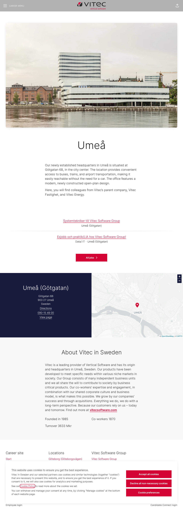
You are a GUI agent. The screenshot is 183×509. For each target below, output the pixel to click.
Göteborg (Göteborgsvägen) (65, 458)
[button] (177, 6)
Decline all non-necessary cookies (149, 483)
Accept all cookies (149, 474)
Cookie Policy (27, 486)
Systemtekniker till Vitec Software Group (91, 221)
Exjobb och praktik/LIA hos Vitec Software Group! (91, 237)
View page (46, 317)
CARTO (179, 336)
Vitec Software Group (104, 458)
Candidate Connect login (164, 505)
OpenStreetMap (167, 336)
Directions (46, 308)
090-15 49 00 (46, 312)
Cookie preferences (149, 492)
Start (8, 458)
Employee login (14, 505)
